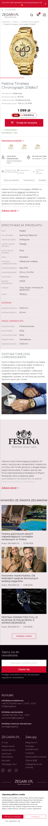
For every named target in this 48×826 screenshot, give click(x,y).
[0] (38, 15)
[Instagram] (3, 770)
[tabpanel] (24, 51)
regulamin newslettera (13, 677)
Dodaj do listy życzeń (40, 171)
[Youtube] (16, 770)
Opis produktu (11, 180)
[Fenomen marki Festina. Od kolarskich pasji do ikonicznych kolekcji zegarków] (24, 559)
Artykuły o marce (24, 636)
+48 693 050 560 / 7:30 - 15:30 (15, 715)
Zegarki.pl (6, 22)
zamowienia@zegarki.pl (13, 718)
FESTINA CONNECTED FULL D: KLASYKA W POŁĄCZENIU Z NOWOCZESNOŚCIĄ (20, 620)
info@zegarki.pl (9, 706)
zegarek (21, 192)
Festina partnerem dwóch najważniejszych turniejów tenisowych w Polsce (17, 536)
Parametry (29, 180)
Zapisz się (24, 669)
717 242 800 (10, 10)
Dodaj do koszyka (26, 122)
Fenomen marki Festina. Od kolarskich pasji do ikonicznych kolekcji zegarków (20, 578)
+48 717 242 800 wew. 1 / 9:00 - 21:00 (19, 703)
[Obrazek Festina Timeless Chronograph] (24, 51)
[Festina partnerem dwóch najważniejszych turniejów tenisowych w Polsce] (24, 517)
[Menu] (44, 15)
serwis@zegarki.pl (10, 726)
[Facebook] (9, 770)
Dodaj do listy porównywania (11, 171)
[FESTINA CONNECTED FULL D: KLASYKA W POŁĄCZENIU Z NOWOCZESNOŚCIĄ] (24, 601)
